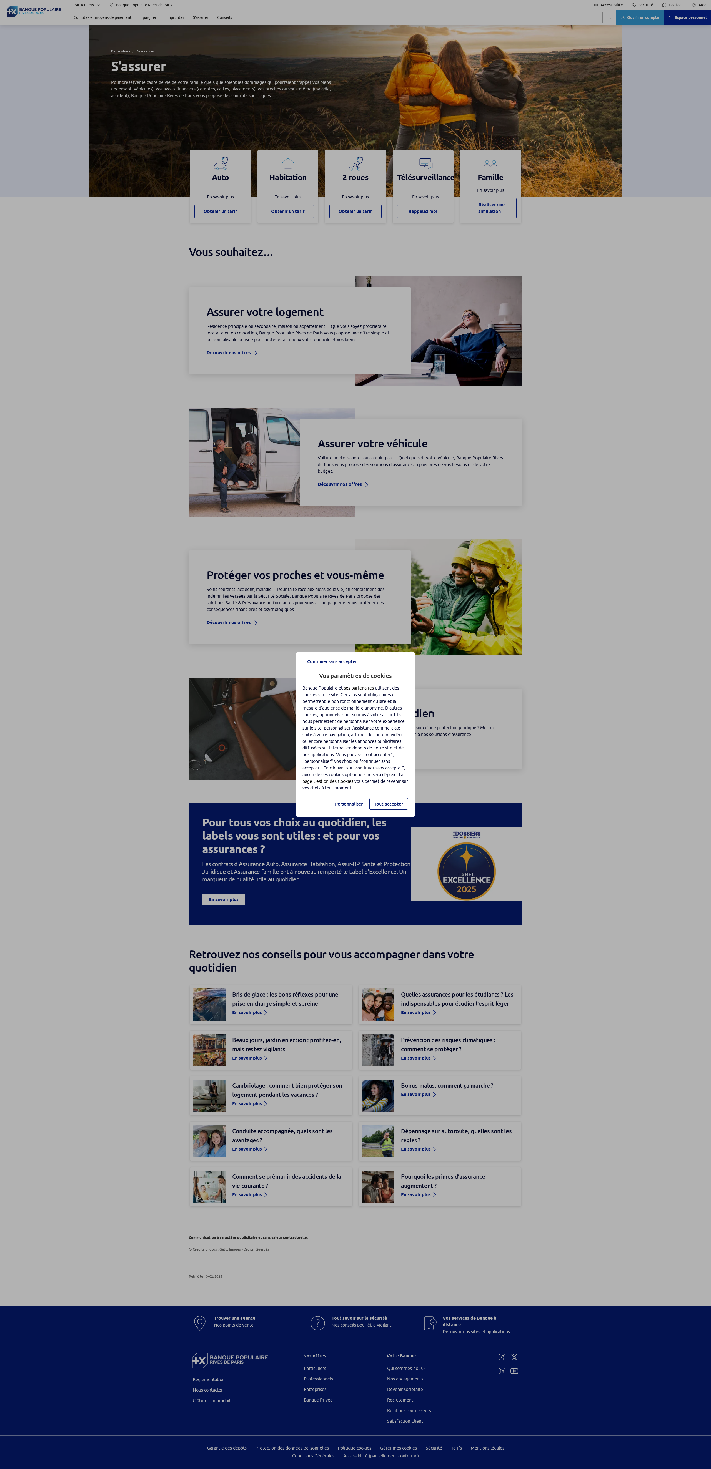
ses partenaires (359, 687)
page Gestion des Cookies (327, 781)
